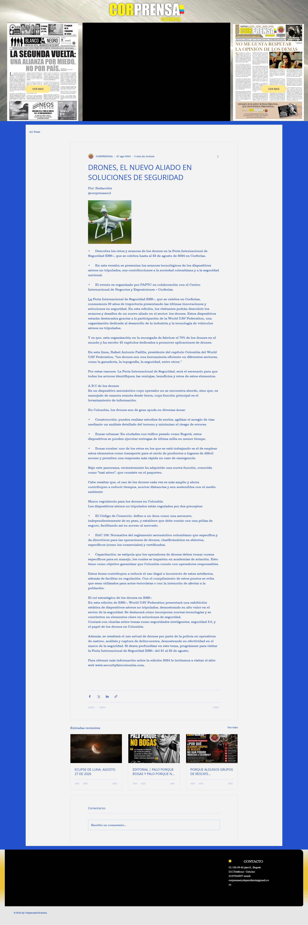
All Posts (34, 131)
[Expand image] (109, 222)
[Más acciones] (218, 156)
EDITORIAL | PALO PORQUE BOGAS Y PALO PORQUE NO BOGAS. (153, 771)
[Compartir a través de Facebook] (89, 696)
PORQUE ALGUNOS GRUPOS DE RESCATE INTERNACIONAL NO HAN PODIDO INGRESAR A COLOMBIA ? (211, 771)
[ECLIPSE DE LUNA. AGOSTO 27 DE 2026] (96, 748)
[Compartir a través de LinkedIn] (107, 696)
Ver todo (232, 727)
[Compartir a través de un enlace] (116, 696)
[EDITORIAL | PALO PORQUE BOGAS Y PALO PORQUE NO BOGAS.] (154, 748)
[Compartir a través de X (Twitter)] (98, 696)
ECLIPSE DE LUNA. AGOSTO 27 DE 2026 (95, 771)
